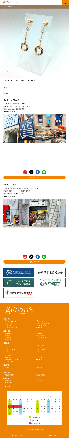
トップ (4, 6)
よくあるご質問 (41, 325)
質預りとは (39, 321)
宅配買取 (39, 333)
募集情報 (39, 380)
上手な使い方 (9, 325)
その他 (38, 352)
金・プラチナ (9, 345)
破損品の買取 (40, 335)
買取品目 (6, 343)
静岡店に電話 (52, 435)
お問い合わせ (7, 373)
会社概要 (8, 367)
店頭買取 (8, 333)
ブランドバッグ (10, 349)
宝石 (6, 347)
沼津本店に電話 (18, 435)
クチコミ (8, 369)
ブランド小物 (40, 349)
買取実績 (10, 6)
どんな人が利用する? (42, 323)
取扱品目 (39, 327)
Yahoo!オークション (11, 359)
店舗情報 (6, 365)
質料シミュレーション (12, 321)
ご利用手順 (8, 323)
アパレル (8, 352)
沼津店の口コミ (34, 177)
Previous (5, 403)
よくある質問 (9, 362)
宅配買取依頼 (9, 375)
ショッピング (7, 355)
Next (64, 403)
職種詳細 (8, 380)
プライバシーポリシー (10, 386)
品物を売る (6, 331)
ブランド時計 (40, 345)
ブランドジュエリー (42, 347)
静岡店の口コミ (34, 262)
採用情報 (6, 378)
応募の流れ (8, 383)
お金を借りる (7, 319)
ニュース (39, 367)
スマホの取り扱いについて (13, 327)
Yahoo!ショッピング (42, 357)
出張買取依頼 (40, 375)
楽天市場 (8, 357)
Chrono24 (39, 359)
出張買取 (8, 335)
